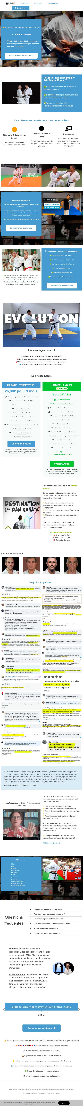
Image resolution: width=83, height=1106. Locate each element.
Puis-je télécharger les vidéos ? (46, 928)
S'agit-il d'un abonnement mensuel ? (48, 909)
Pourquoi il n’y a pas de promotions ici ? (49, 914)
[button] (3, 175)
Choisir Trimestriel (21, 443)
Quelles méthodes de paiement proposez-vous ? (52, 924)
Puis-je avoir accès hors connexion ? (48, 933)
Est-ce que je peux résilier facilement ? (48, 919)
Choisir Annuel (62, 464)
